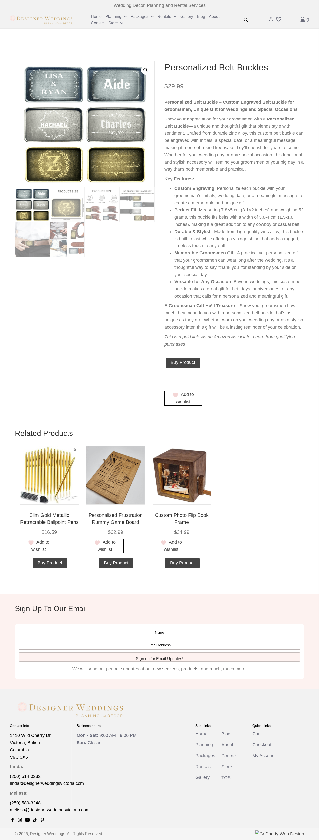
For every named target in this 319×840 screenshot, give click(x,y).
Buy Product (183, 362)
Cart (256, 733)
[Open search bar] (245, 20)
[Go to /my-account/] (271, 19)
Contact (229, 755)
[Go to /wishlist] (278, 19)
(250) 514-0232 (25, 776)
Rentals (203, 766)
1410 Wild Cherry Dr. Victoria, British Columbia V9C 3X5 (31, 746)
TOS (226, 777)
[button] (145, 70)
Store (226, 766)
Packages (205, 755)
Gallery (202, 777)
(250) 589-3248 (25, 802)
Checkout (261, 744)
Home (201, 733)
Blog (225, 733)
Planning (204, 744)
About (227, 744)
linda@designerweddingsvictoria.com (47, 783)
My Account (264, 755)
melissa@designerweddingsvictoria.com (50, 809)
